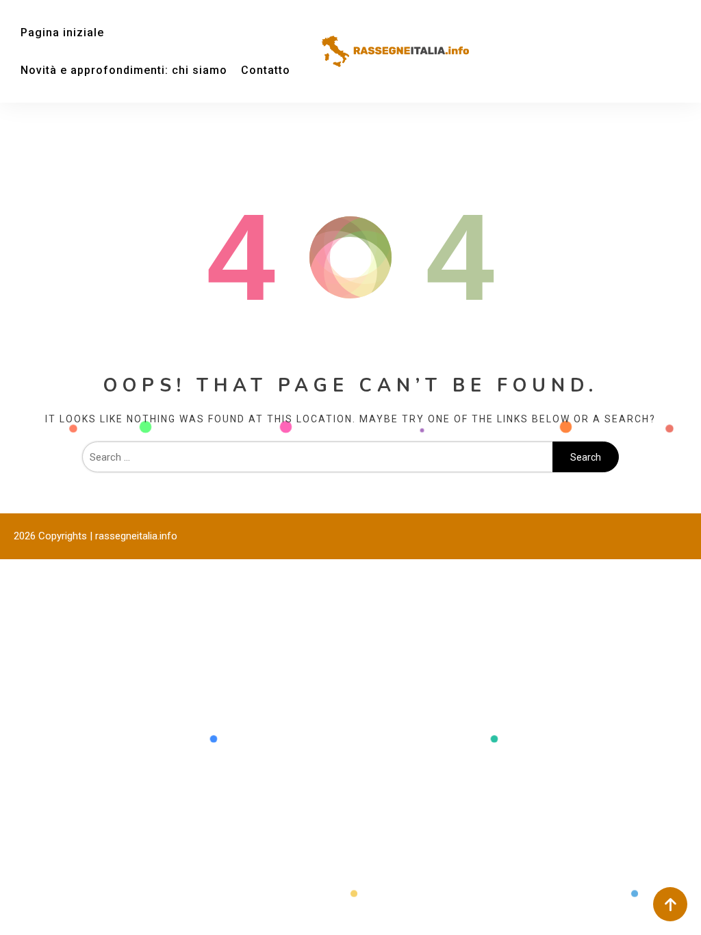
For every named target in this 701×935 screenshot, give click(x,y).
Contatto (265, 70)
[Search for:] (317, 457)
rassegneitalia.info (136, 536)
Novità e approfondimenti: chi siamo (124, 70)
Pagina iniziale (62, 32)
